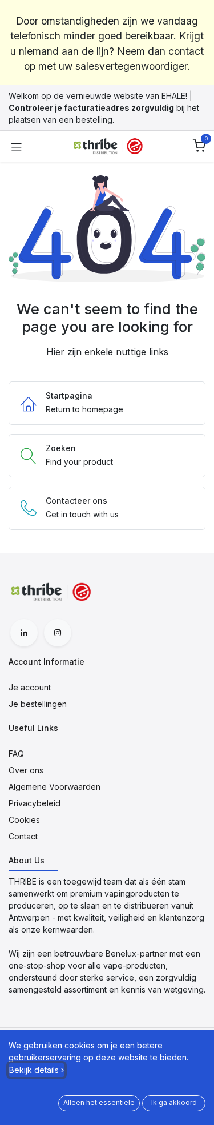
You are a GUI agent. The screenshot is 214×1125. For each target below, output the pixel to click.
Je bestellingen (38, 704)
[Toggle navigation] (17, 146)
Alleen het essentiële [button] (99, 1102)
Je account (30, 687)
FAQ (16, 753)
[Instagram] (57, 632)
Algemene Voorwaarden (54, 786)
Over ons (26, 770)
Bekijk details (35, 1070)
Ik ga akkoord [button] (174, 1102)
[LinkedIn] (24, 632)
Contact (23, 836)
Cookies (24, 820)
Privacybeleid (34, 803)
